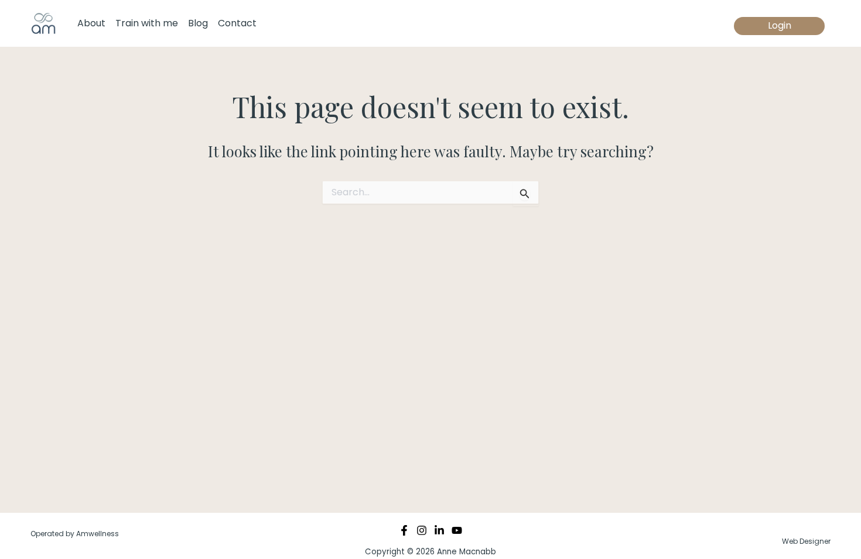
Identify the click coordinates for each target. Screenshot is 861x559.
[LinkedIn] (439, 530)
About (91, 23)
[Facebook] (404, 530)
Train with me (146, 23)
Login (779, 25)
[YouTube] (457, 530)
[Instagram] (421, 530)
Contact (237, 23)
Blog (198, 23)
